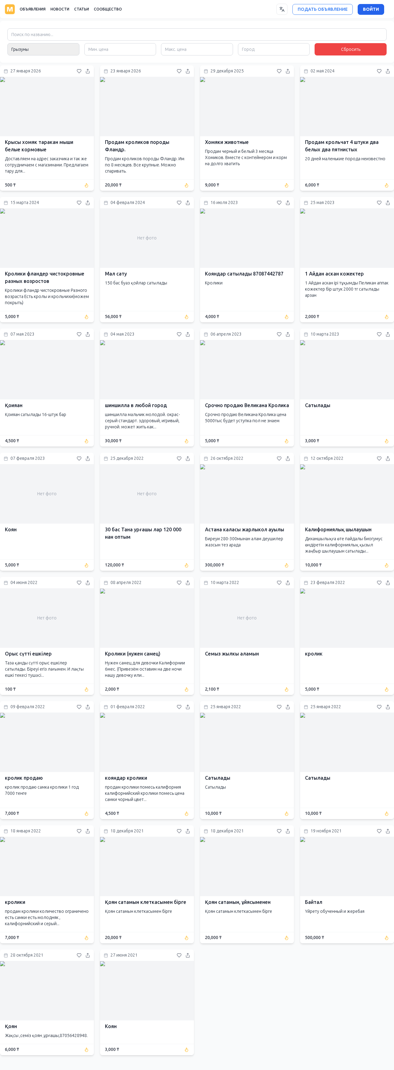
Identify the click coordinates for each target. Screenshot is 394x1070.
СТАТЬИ (81, 9)
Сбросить (350, 49)
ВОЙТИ (371, 9)
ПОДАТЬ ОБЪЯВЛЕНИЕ (323, 9)
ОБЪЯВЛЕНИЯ (33, 9)
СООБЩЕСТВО (108, 9)
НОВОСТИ (59, 9)
